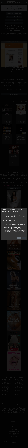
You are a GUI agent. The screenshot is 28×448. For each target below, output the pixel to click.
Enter (24, 238)
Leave (19, 238)
